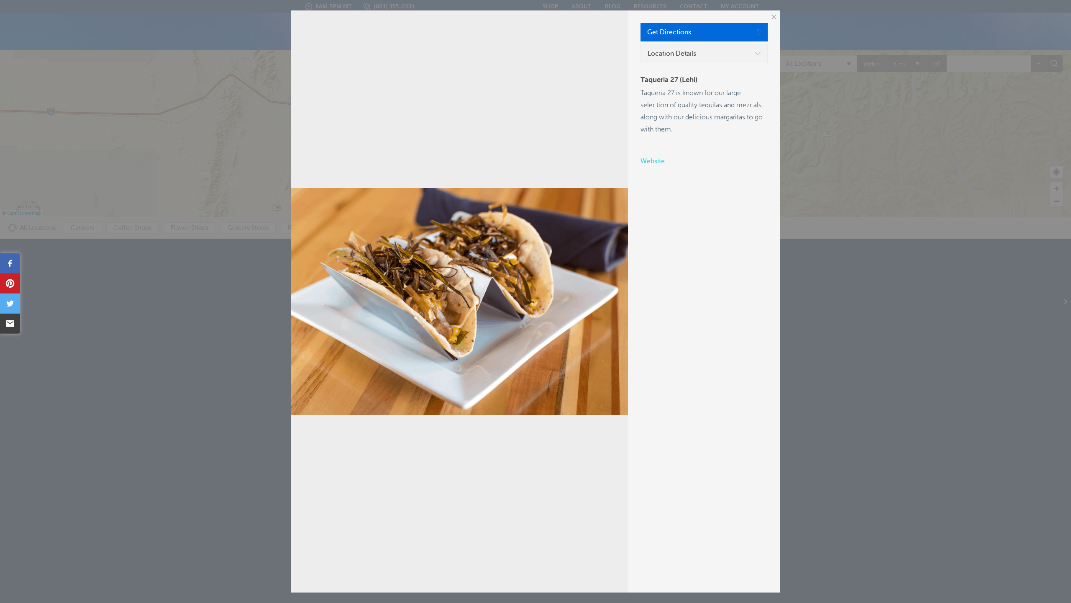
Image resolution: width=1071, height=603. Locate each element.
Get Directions (669, 32)
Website (653, 161)
